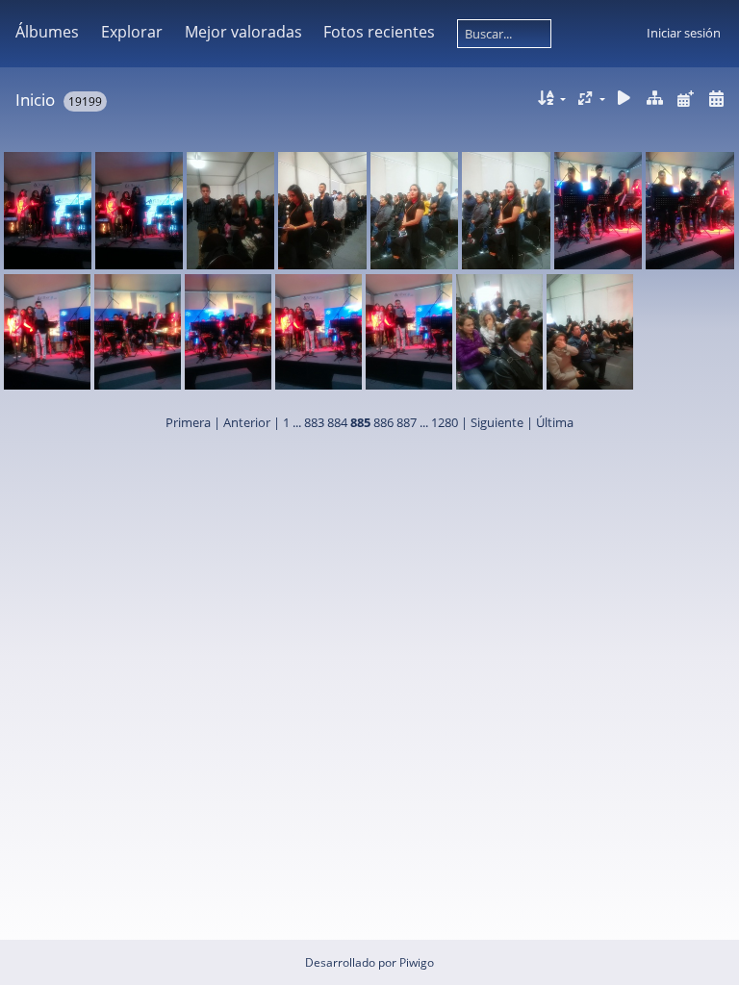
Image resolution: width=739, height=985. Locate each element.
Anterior (246, 422)
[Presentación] (624, 99)
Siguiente (497, 422)
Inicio (35, 99)
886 (383, 422)
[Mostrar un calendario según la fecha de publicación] (685, 99)
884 (337, 422)
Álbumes (47, 31)
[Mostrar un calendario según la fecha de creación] (715, 99)
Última (554, 422)
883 (314, 422)
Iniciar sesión (684, 32)
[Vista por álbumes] (655, 99)
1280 (444, 422)
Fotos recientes (379, 31)
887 (406, 422)
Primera (188, 422)
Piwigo (416, 962)
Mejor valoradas (243, 31)
